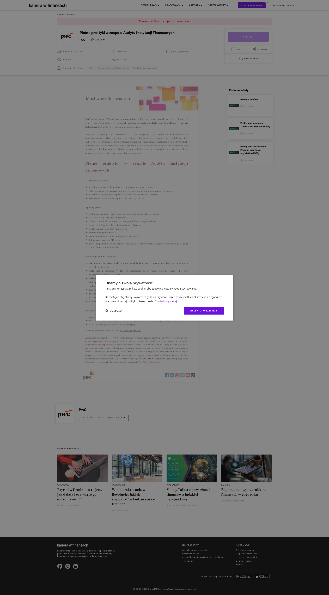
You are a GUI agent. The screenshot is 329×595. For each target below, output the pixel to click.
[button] (114, 310)
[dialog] (164, 297)
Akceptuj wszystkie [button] (203, 310)
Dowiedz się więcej (166, 301)
